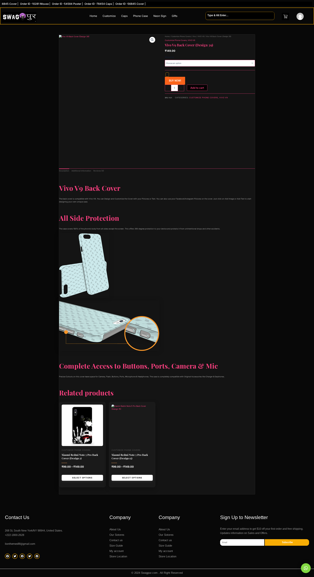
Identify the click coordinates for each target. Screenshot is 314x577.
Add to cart (197, 87)
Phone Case (140, 16)
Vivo (194, 36)
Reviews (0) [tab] (98, 171)
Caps (124, 16)
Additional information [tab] (81, 171)
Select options (82, 477)
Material (169, 57)
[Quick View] (66, 472)
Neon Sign (159, 16)
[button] (152, 40)
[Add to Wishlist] (167, 74)
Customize (109, 16)
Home (93, 16)
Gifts (174, 16)
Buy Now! (175, 80)
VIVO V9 (201, 36)
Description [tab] (64, 171)
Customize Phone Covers (181, 36)
